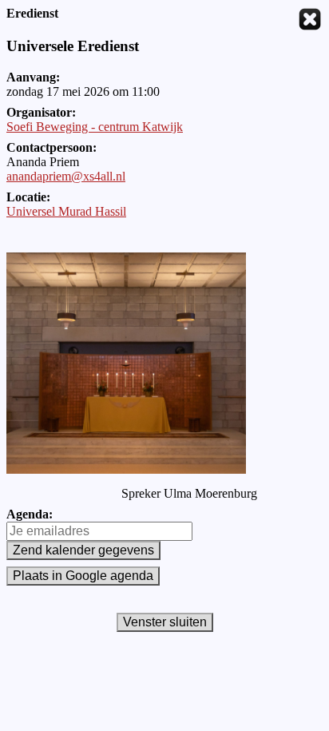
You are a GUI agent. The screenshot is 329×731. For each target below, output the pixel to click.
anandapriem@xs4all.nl (65, 176)
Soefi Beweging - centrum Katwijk (94, 126)
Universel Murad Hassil (66, 211)
